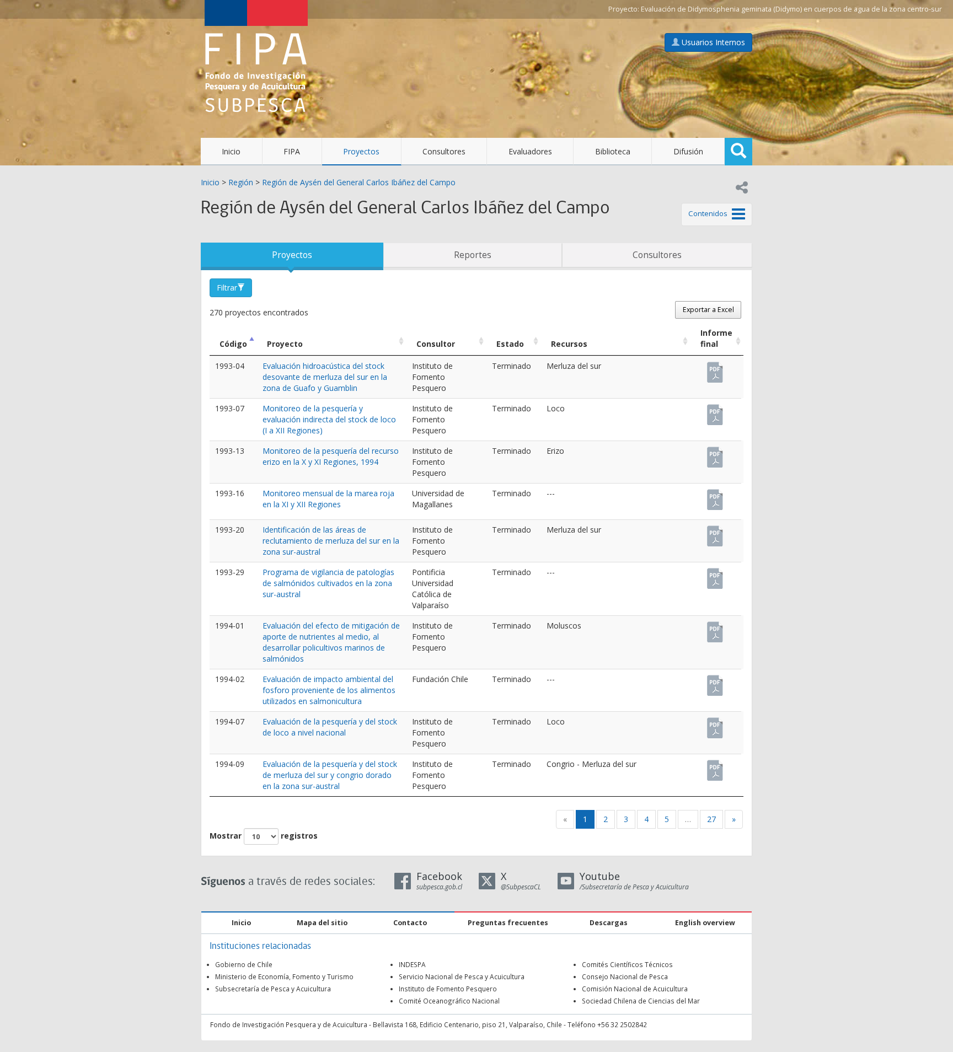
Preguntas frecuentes (508, 922)
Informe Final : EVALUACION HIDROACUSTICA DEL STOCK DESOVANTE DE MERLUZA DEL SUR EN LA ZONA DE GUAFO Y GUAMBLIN (715, 367)
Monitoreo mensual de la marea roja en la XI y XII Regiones (328, 498)
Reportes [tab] (472, 255)
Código (233, 344)
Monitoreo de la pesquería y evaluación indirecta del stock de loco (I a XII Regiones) (329, 419)
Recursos (569, 344)
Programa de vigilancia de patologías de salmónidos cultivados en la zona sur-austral (328, 583)
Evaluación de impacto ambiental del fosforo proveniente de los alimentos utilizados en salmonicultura (329, 690)
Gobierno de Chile (243, 964)
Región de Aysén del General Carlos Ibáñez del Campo (359, 182)
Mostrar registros (264, 835)
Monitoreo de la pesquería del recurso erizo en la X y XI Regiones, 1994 (331, 456)
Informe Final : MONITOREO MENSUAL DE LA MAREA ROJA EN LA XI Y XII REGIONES (715, 495)
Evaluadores (530, 151)
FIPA (291, 151)
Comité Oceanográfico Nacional (449, 1000)
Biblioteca (612, 151)
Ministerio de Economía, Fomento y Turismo (284, 976)
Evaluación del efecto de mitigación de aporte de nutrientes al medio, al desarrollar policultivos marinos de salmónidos (331, 642)
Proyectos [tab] (292, 255)
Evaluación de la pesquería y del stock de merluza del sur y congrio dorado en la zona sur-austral (330, 775)
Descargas (609, 922)
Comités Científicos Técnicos (627, 964)
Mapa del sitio (322, 922)
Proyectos (361, 151)
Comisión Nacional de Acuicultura (635, 988)
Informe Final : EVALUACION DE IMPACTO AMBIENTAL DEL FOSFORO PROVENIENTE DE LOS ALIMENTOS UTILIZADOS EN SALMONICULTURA (715, 680)
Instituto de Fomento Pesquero (448, 988)
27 (711, 819)
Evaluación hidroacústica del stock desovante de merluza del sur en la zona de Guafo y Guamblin (325, 377)
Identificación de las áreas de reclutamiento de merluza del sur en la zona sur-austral (331, 540)
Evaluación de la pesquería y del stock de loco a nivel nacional (330, 727)
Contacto (410, 922)
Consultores (443, 151)
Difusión (688, 151)
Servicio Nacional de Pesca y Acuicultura (461, 976)
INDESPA (412, 964)
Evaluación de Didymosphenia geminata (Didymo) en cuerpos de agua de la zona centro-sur (791, 9)
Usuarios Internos (712, 42)
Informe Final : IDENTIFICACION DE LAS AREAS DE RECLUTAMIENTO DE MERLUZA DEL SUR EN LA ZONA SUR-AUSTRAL (715, 531)
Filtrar (227, 287)
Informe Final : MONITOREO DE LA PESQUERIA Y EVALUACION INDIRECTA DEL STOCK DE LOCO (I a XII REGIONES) (715, 410)
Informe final (716, 338)
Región (240, 182)
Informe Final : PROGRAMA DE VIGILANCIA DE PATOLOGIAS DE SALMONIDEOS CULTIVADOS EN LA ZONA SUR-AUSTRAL (715, 573)
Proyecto (285, 344)
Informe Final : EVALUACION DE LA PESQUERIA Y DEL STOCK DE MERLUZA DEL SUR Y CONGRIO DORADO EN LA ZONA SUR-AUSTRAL (715, 765)
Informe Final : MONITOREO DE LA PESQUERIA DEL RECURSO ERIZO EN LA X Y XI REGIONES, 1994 (715, 452)
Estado (510, 344)
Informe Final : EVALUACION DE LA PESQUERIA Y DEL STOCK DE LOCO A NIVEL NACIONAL (715, 723)
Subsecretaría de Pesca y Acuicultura (273, 988)
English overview (705, 922)
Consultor (435, 344)
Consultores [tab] (657, 255)
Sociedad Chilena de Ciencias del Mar (641, 1000)
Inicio (231, 151)
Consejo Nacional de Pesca (625, 976)
